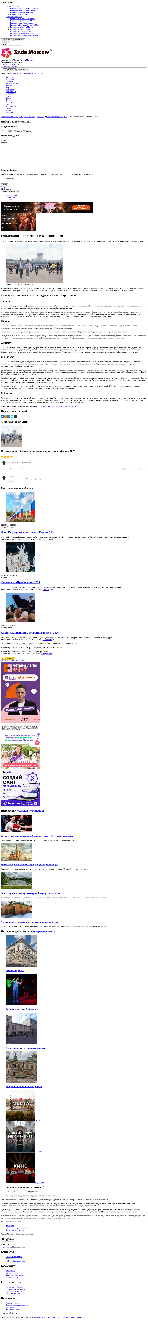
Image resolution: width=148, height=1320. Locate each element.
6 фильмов (39, 1183)
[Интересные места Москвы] (20, 1120)
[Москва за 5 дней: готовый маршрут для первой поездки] (16, 860)
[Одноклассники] (5, 416)
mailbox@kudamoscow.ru (15, 1261)
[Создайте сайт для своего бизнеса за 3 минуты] (20, 806)
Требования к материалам (16, 1289)
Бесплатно (47, 640)
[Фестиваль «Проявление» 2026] (74, 557)
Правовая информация (14, 1275)
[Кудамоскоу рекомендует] (20, 1151)
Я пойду (5, 184)
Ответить (11, 481)
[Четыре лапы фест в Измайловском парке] (20, 731)
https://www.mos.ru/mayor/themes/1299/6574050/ (61, 406)
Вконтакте (10, 1226)
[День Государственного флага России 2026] (74, 507)
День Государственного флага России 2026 (27, 531)
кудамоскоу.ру (6, 1247)
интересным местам (11, 64)
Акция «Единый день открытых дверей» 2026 (30, 632)
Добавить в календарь (10, 191)
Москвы (29, 60)
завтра (19, 73)
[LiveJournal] (15, 416)
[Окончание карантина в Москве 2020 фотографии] (11, 446)
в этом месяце (37, 73)
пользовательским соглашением (47, 1317)
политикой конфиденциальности (75, 1317)
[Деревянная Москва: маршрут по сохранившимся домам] (16, 918)
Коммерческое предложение (17, 1305)
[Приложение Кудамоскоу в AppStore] (8, 1241)
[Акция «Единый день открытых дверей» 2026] (74, 608)
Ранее (23, 469)
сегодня (13, 73)
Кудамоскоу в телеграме (15, 1230)
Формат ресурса (12, 1277)
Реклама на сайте (12, 1303)
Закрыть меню (19, 39)
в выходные (27, 73)
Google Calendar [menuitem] (12, 195)
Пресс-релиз (10, 1271)
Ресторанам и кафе (13, 1293)
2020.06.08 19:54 (15, 476)
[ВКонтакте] (2, 416)
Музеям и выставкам (14, 1291)
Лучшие (13, 469)
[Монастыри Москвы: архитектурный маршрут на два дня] (16, 889)
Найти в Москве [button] (7, 2)
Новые (3, 469)
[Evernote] (12, 416)
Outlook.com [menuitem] (10, 197)
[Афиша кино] (20, 1183)
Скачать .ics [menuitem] (10, 199)
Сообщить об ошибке (14, 1257)
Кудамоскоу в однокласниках (17, 1228)
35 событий (40, 1151)
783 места (39, 1120)
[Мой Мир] (8, 416)
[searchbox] (74, 44)
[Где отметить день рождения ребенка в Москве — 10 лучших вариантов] (16, 831)
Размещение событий (14, 1287)
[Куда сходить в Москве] (26, 58)
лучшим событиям (9, 66)
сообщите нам (46, 654)
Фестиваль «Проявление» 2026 (20, 582)
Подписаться (32, 1192)
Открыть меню (7, 39)
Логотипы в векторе (14, 1309)
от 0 (46, 539)
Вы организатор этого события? (13, 661)
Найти (4, 44)
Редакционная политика (15, 1273)
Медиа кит (10, 1307)
